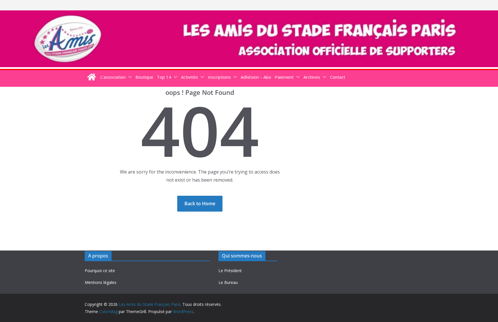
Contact (337, 77)
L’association (113, 77)
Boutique (144, 77)
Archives (311, 77)
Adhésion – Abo (256, 77)
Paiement (284, 77)
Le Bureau (228, 282)
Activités (189, 77)
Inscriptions (219, 77)
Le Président (230, 270)
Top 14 (164, 77)
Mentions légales (100, 282)
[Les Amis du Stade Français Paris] (249, 14)
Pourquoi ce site (100, 270)
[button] (129, 77)
